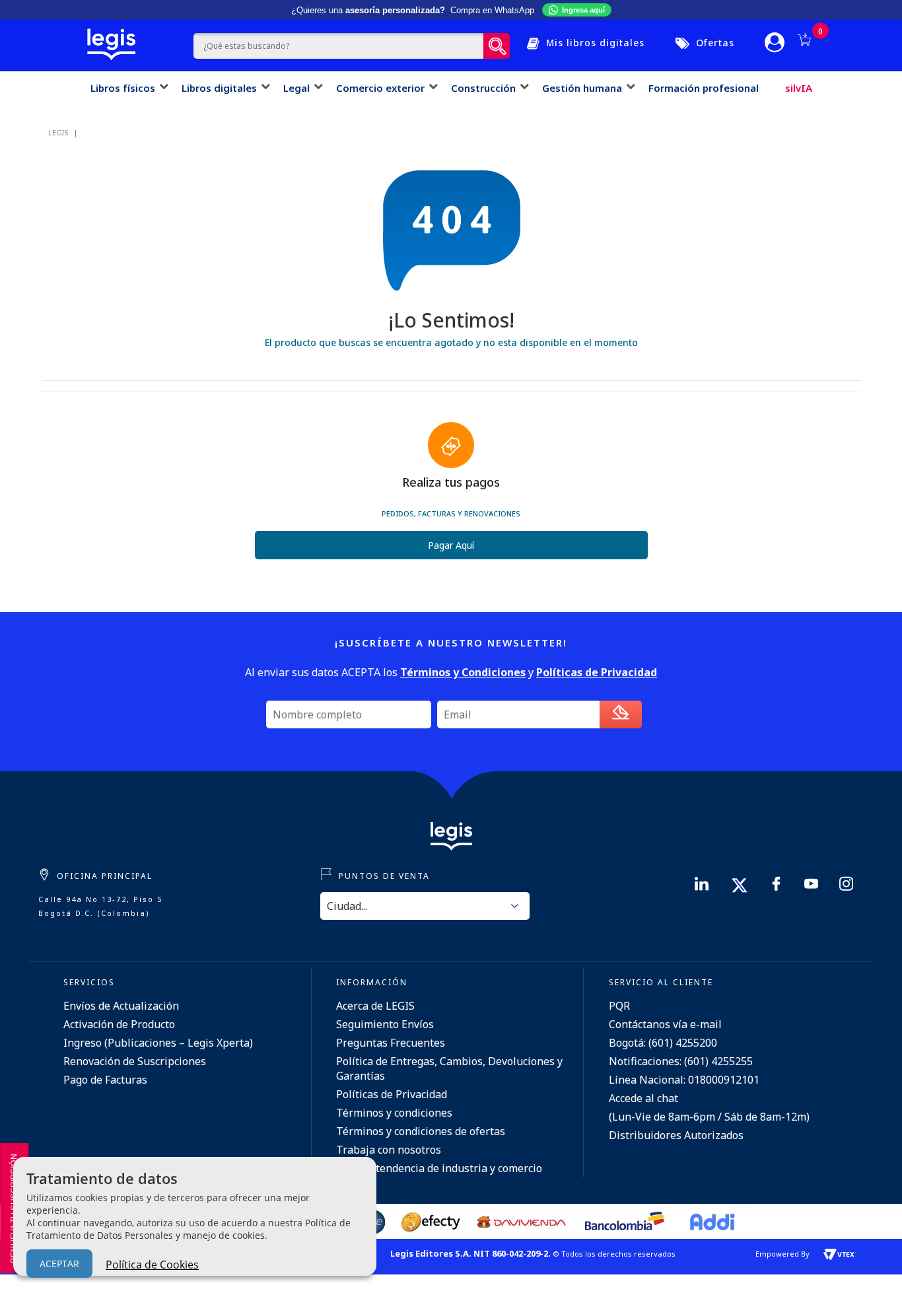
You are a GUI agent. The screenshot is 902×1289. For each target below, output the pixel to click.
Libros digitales (219, 87)
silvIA (798, 87)
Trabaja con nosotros (388, 1149)
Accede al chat (643, 1098)
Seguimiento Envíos (385, 1024)
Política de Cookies (152, 1264)
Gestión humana (582, 87)
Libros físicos (122, 87)
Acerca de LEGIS (375, 1005)
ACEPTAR (59, 1263)
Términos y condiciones (394, 1112)
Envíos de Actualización (121, 1005)
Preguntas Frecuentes (390, 1042)
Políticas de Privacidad (391, 1094)
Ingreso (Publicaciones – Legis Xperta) (158, 1042)
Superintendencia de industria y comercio (439, 1168)
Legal (296, 87)
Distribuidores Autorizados (676, 1135)
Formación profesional (703, 87)
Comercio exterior (380, 87)
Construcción (483, 87)
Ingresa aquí (583, 10)
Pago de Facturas (105, 1079)
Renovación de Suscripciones (134, 1061)
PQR (619, 1005)
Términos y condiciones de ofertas (420, 1131)
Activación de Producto (119, 1024)
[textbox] (338, 46)
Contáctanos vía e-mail (665, 1024)
